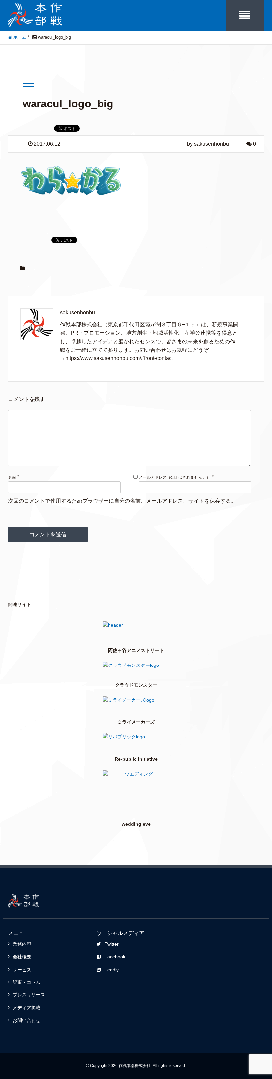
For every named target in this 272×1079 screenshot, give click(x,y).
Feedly (111, 969)
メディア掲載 (26, 1007)
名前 (12, 477)
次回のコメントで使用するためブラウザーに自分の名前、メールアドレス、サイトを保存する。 (122, 501)
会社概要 (22, 956)
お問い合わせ (26, 1020)
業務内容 (22, 944)
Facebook (114, 956)
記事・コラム (26, 982)
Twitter (112, 944)
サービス (22, 969)
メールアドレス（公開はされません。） (174, 477)
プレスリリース (29, 994)
